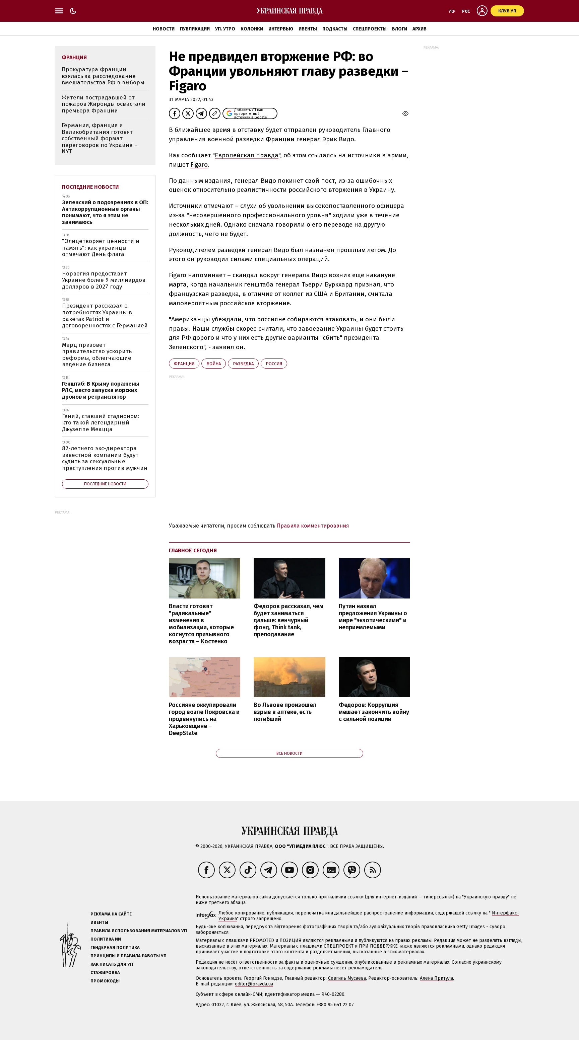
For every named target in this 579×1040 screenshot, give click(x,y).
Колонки (252, 29)
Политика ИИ (105, 939)
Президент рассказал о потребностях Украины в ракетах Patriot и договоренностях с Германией (105, 315)
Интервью (280, 29)
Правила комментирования (313, 526)
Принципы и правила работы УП (128, 955)
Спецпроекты (370, 29)
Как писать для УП (111, 964)
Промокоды (105, 980)
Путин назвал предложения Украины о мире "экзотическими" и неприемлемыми (373, 617)
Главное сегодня (193, 550)
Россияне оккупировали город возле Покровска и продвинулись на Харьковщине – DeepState (204, 719)
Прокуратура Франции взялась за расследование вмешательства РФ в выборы (103, 76)
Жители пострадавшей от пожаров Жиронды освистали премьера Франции (103, 104)
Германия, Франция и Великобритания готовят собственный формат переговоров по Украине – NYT (100, 138)
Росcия (274, 363)
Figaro (199, 164)
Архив (419, 29)
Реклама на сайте (111, 913)
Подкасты (334, 29)
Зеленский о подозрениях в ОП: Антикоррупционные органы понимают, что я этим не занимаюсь (105, 212)
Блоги (399, 29)
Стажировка (105, 972)
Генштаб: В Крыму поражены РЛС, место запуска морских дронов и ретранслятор (100, 390)
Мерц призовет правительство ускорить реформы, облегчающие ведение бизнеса (97, 354)
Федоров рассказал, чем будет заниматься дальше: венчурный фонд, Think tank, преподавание (288, 620)
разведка (243, 363)
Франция (184, 363)
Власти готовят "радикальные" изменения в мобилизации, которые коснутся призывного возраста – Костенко (201, 624)
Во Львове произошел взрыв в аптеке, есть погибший (285, 712)
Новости (164, 29)
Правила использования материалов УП (138, 930)
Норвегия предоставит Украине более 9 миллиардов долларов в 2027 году (103, 280)
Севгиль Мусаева (347, 978)
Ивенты (308, 29)
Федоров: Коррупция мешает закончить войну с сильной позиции (374, 712)
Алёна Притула (436, 978)
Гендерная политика (115, 947)
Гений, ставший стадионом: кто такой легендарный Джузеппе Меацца (100, 423)
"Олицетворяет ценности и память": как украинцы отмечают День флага (100, 248)
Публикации (195, 29)
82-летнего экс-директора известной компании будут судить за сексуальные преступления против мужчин (104, 458)
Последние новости (90, 187)
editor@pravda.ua (254, 984)
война (213, 363)
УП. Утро (225, 29)
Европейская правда (246, 155)
